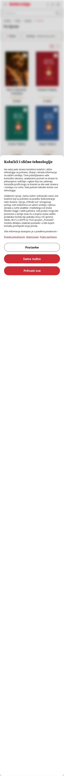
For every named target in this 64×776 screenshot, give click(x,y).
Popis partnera (48, 236)
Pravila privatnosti (14, 236)
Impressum (32, 236)
